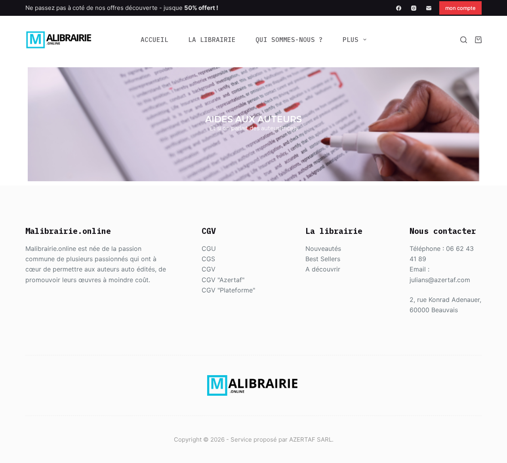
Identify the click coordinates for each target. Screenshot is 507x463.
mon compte (460, 8)
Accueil (154, 40)
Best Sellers (322, 259)
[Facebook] (398, 8)
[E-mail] (428, 8)
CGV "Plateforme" (228, 290)
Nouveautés (323, 248)
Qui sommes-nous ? (289, 40)
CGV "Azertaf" (223, 280)
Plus (350, 40)
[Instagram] (413, 8)
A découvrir (322, 269)
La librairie (212, 40)
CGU (209, 248)
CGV (208, 269)
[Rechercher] (463, 39)
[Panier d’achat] (478, 39)
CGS (208, 259)
